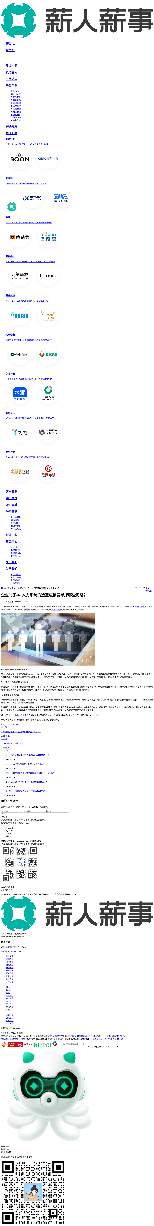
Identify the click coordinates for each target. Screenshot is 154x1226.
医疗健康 (9, 998)
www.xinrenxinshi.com (10, 724)
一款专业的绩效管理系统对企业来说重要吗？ (26, 791)
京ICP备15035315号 (56, 1036)
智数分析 (9, 976)
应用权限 (23, 1039)
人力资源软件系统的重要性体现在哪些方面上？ (27, 782)
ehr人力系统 (141, 607)
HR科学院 (11, 588)
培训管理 (9, 968)
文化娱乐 (9, 1007)
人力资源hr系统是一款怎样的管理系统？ (25, 764)
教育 (8, 993)
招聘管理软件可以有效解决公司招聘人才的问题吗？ (30, 773)
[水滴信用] (42, 1047)
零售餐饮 (9, 996)
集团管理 (9, 970)
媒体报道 (9, 1024)
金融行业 (9, 1010)
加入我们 (9, 1018)
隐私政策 (5, 1039)
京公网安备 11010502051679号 (79, 1036)
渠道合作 (9, 1021)
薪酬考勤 (9, 959)
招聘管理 (9, 962)
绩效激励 (9, 965)
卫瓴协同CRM (113, 1039)
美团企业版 (101, 1039)
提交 (3, 814)
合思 (121, 1039)
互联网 (9, 990)
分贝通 (93, 1039)
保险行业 (9, 1004)
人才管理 (9, 982)
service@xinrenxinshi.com (11, 951)
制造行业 (9, 987)
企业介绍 (9, 1015)
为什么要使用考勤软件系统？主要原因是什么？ (28, 755)
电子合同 (9, 979)
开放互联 (9, 973)
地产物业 (9, 1001)
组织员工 (9, 956)
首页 (3, 588)
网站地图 (14, 1039)
